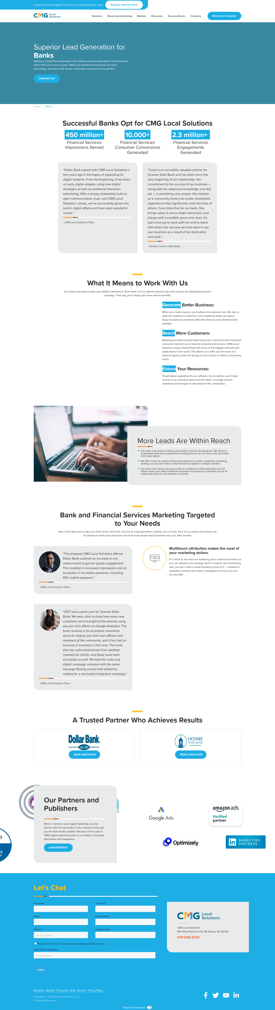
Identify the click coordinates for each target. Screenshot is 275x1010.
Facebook (206, 995)
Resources (62, 990)
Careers (81, 990)
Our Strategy (58, 847)
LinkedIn (236, 995)
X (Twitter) (216, 995)
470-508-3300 (188, 937)
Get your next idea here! (124, 5)
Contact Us (47, 78)
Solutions (39, 990)
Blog (72, 990)
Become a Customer (224, 16)
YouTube (226, 995)
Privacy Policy (95, 990)
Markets (50, 990)
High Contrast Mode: (14, 12)
